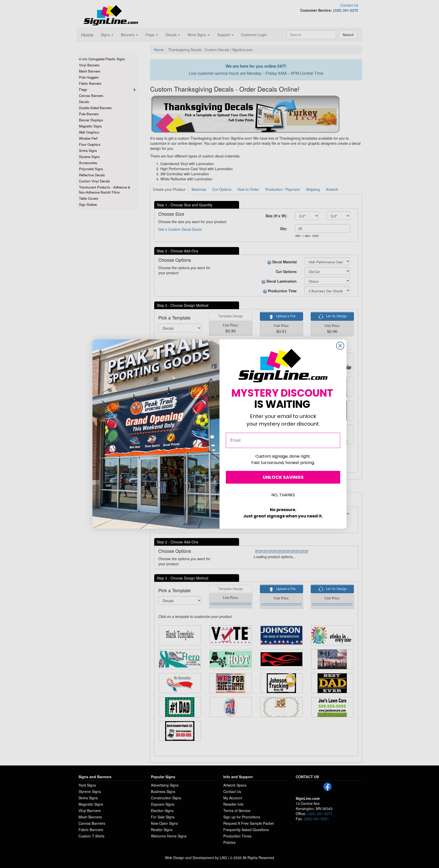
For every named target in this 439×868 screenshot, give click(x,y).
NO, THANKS (283, 495)
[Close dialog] (340, 346)
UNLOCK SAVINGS (283, 477)
